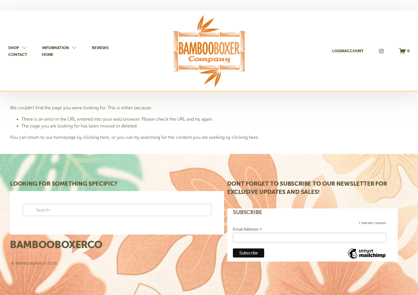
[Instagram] (381, 51)
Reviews (100, 47)
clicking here (96, 137)
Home (47, 54)
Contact (17, 54)
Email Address (247, 229)
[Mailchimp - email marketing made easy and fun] (366, 258)
